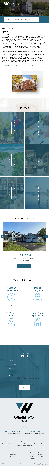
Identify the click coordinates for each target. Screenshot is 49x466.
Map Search (34, 21)
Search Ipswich (6, 65)
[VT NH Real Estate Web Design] (40, 464)
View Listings (24, 266)
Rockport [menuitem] (40, 458)
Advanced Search (8, 21)
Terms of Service (33, 390)
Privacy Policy (18, 381)
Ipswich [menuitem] (40, 453)
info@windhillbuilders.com (9, 443)
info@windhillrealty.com (41, 443)
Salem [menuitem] (32, 454)
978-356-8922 (41, 442)
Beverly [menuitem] (40, 454)
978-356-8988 (9, 442)
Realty (40, 438)
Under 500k (18, 65)
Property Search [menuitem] (13, 453)
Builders (9, 438)
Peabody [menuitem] (32, 453)
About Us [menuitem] (13, 458)
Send (24, 387)
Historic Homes (19, 68)
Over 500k (31, 65)
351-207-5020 (25, 442)
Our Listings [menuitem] (13, 456)
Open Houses (21, 21)
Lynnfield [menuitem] (32, 458)
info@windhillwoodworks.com (24, 445)
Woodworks (24, 438)
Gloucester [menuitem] (40, 456)
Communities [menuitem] (13, 454)
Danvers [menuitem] (32, 456)
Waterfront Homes (6, 68)
